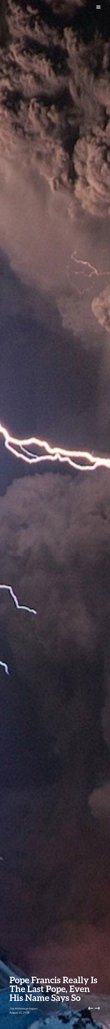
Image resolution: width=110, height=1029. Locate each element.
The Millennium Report (24, 1008)
